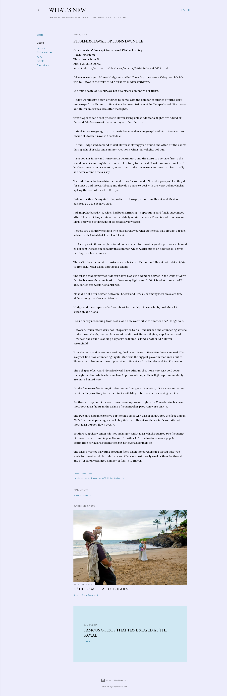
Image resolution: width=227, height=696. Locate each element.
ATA (39, 56)
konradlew (122, 686)
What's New (67, 10)
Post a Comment (83, 495)
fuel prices (43, 65)
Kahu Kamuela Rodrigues (100, 588)
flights (40, 61)
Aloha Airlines (44, 52)
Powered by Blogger (116, 680)
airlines (41, 48)
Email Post (86, 473)
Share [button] (40, 34)
